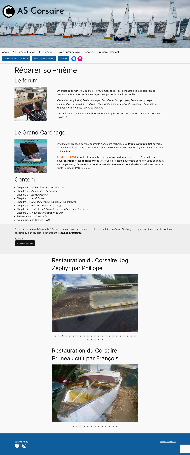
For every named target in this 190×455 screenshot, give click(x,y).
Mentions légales (168, 441)
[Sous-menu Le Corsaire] (53, 52)
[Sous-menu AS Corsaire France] (36, 52)
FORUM (63, 58)
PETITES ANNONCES (44, 58)
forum (74, 90)
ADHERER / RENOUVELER (16, 58)
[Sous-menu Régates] (94, 52)
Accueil (6, 52)
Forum (67, 168)
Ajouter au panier (25, 243)
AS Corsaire (40, 11)
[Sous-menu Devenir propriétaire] (81, 52)
